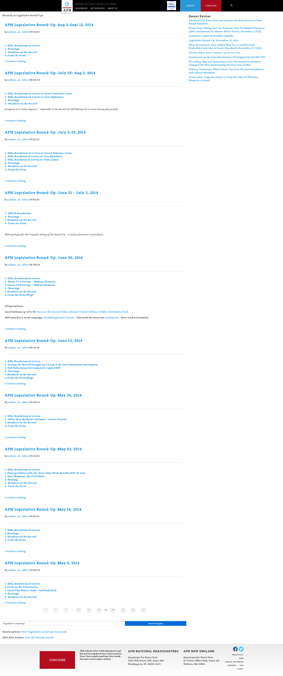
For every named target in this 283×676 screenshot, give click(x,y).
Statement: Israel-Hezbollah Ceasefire (211, 35)
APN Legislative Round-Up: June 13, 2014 (43, 340)
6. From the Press (15, 169)
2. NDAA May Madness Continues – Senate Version (35, 419)
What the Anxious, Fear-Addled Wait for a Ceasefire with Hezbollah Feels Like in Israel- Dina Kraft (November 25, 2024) (225, 46)
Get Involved (98, 8)
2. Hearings (12, 48)
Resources (82, 8)
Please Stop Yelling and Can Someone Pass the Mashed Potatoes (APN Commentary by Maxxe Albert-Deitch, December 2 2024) (227, 30)
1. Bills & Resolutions (18, 213)
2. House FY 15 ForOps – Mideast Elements (30, 281)
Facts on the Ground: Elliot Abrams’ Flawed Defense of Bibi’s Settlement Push (82, 311)
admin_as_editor (18, 31)
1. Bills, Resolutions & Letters (22, 45)
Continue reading (15, 61)
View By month (45, 637)
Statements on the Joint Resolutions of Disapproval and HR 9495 (227, 57)
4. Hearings (12, 162)
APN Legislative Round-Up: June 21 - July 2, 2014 (51, 192)
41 (123, 610)
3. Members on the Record (21, 52)
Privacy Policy (237, 655)
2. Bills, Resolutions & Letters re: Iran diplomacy (34, 97)
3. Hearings (12, 100)
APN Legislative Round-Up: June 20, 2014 (44, 257)
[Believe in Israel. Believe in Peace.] (67, 6)
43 (143, 610)
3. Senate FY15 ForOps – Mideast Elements (30, 285)
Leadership (231, 665)
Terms (241, 658)
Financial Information (234, 662)
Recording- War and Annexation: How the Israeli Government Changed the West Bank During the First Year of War (225, 63)
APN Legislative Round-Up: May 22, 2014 (43, 449)
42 (133, 610)
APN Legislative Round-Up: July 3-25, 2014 (45, 132)
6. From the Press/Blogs (19, 294)
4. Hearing (11, 479)
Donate (190, 5)
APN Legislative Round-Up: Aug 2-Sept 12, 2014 (49, 24)
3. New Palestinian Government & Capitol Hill (32, 367)
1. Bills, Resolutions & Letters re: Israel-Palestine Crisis (38, 93)
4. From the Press (15, 55)
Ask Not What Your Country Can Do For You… (215, 52)
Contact (240, 669)
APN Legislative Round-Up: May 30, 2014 (43, 395)
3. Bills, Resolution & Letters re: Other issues (32, 159)
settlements (112, 317)
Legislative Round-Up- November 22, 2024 (213, 40)
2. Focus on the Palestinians (21, 587)
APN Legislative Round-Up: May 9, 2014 (42, 563)
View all (29, 637)
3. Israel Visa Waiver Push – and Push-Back (31, 590)
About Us (112, 8)
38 (99, 610)
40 (113, 610)
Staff (241, 665)
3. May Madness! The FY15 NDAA (25, 476)
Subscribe (211, 5)
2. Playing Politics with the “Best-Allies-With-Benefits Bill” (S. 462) (45, 473)
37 (89, 610)
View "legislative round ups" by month (44, 631)
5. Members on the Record (21, 166)
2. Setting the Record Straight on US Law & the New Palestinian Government (51, 364)
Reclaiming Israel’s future (59, 317)
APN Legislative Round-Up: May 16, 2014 (43, 509)
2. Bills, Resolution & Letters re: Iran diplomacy (34, 156)
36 (78, 610)
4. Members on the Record (21, 103)
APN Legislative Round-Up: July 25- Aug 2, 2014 (50, 73)
